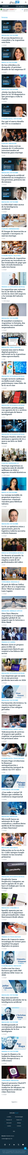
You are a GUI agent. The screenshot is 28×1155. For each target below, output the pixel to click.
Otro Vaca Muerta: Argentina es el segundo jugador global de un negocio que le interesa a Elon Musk (13, 617)
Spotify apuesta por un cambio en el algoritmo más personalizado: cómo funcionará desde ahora (13, 913)
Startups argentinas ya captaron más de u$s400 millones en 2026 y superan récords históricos (14, 468)
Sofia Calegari (6, 301)
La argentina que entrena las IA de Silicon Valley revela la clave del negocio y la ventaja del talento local (14, 293)
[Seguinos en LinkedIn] (14, 1145)
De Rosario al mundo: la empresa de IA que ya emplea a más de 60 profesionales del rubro (12, 558)
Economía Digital (19, 1116)
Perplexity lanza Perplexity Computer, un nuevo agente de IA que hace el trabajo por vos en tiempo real (13, 883)
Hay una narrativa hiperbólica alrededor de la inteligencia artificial (14, 999)
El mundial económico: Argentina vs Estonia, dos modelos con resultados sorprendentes (13, 324)
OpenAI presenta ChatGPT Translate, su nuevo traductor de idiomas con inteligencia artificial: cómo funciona (14, 1087)
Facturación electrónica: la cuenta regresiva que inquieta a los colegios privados (14, 706)
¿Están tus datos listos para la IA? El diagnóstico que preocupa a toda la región (13, 95)
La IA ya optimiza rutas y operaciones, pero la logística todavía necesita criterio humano (13, 529)
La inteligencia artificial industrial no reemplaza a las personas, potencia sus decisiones (13, 178)
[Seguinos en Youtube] (23, 1145)
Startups (19, 1122)
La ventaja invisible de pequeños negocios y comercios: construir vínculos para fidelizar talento (12, 499)
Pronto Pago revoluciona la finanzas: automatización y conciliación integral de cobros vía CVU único (13, 765)
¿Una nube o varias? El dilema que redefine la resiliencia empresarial (12, 794)
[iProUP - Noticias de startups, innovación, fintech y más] (14, 2)
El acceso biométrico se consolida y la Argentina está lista (13, 40)
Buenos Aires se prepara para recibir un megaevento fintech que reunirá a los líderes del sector (13, 649)
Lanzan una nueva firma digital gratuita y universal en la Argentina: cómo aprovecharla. (14, 353)
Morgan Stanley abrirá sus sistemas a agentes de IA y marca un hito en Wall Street (14, 440)
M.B (4, 359)
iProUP (4, 45)
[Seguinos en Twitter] (18, 1145)
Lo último (9, 1116)
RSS (14, 1131)
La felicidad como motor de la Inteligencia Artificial (13, 206)
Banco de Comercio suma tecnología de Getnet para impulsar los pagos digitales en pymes (14, 942)
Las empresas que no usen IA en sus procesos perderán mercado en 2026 (14, 677)
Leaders (9, 1125)
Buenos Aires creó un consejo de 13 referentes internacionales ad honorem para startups (13, 149)
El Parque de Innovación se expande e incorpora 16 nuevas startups (14, 233)
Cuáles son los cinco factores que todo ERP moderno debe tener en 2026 (12, 971)
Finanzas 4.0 (9, 1119)
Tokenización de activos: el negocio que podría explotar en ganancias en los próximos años (13, 735)
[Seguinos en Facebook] (9, 1145)
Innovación (9, 1122)
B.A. (4, 155)
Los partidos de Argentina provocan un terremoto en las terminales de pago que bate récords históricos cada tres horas (14, 262)
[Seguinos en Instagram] (5, 1145)
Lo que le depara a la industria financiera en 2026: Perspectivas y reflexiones (12, 1057)
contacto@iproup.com (7, 1138)
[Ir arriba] (25, 1148)
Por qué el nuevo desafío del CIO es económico (13, 122)
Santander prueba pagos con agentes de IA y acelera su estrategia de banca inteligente (14, 411)
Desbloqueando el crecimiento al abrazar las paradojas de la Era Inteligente (14, 1028)
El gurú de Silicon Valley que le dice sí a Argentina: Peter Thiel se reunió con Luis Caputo (14, 587)
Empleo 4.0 (19, 1119)
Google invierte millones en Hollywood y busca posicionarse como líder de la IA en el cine (14, 382)
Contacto (19, 1125)
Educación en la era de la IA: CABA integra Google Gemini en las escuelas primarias (13, 853)
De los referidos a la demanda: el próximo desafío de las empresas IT (14, 67)
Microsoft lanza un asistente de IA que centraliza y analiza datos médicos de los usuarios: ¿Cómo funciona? (14, 823)
